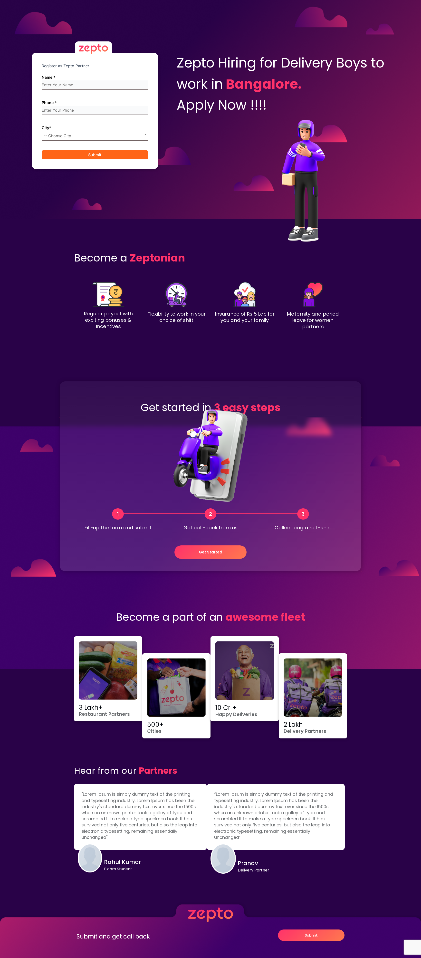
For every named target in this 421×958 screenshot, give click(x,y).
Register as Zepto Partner (65, 65)
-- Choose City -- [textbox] (60, 135)
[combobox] (95, 136)
